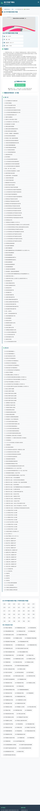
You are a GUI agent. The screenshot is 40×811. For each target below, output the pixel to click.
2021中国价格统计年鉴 (7, 703)
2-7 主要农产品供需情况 (8, 117)
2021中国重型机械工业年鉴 (20, 627)
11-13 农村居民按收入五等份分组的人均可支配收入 (13, 435)
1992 (29, 617)
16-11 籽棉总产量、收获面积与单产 (10, 557)
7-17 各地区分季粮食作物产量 (9, 283)
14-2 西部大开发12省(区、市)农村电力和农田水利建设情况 (14, 479)
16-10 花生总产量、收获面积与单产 (10, 554)
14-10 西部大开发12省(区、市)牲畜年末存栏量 (12, 498)
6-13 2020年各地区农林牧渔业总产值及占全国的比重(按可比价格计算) (16, 227)
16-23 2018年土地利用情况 (9, 585)
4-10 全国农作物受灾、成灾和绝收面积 (11, 175)
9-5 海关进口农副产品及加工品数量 (10, 398)
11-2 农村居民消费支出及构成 (9, 409)
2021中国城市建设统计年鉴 (20, 734)
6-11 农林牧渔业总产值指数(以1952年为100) (12, 222)
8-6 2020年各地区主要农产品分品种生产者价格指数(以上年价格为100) (16, 386)
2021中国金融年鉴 (29, 693)
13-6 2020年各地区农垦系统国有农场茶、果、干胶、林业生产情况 (15, 470)
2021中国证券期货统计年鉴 (8, 631)
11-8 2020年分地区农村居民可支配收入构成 (11, 423)
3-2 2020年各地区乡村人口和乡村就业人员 (11, 121)
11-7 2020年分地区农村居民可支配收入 (11, 421)
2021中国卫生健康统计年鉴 (22, 651)
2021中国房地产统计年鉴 (8, 724)
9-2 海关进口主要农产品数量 (9, 391)
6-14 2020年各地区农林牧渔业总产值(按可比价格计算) (13, 229)
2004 (4, 614)
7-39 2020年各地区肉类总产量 (9, 334)
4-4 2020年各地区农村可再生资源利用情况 (11, 161)
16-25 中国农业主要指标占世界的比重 (10, 589)
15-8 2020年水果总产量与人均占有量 (10, 526)
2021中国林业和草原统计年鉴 (8, 689)
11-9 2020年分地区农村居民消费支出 (10, 426)
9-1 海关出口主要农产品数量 (9, 388)
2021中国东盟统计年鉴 (30, 724)
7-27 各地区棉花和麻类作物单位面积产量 (11, 306)
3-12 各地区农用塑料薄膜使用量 (9, 145)
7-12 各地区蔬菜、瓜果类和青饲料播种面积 (11, 271)
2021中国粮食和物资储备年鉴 (22, 689)
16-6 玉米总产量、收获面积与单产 (10, 545)
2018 (4, 607)
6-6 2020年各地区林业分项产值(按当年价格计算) (12, 210)
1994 (19, 617)
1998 (33, 614)
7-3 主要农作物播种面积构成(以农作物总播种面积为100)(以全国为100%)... (17, 250)
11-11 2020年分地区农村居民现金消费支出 (11, 430)
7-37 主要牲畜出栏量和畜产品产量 (10, 329)
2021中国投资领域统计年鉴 (8, 655)
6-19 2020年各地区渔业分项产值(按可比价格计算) (13, 241)
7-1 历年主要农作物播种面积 (9, 245)
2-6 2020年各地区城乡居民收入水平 (10, 114)
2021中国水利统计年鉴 (17, 662)
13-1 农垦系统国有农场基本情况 (9, 458)
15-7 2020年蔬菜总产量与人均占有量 (10, 524)
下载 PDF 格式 (21, 85)
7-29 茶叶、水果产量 (7, 311)
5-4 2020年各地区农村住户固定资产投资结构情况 (12, 189)
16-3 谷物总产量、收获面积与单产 (10, 538)
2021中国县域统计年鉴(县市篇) (30, 638)
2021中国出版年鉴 (18, 730)
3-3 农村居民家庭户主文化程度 (9, 124)
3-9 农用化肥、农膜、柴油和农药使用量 (11, 138)
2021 (24, 604)
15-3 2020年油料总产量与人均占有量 (10, 514)
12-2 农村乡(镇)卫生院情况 (8, 447)
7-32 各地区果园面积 (7, 318)
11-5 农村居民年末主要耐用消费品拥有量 (11, 416)
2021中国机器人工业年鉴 (19, 706)
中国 (12, 9)
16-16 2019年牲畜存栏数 (8, 568)
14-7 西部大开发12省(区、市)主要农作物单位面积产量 (13, 491)
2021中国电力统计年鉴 (7, 727)
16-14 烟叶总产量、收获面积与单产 (10, 564)
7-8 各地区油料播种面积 (8, 262)
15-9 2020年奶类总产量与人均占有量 (10, 529)
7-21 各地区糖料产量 (7, 292)
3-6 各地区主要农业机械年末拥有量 (10, 131)
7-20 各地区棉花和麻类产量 (9, 290)
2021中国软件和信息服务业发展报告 (21, 665)
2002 (14, 614)
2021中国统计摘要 (20, 655)
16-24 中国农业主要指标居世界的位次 (10, 587)
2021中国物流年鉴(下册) (7, 645)
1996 (9, 617)
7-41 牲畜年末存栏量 (7, 339)
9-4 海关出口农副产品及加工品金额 (10, 395)
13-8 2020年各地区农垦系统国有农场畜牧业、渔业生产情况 (14, 475)
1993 (24, 617)
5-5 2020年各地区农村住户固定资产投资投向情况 (12, 191)
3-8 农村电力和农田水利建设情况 (10, 135)
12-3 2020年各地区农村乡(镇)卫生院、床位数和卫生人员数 (14, 449)
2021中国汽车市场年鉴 (7, 672)
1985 (29, 621)
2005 (33, 610)
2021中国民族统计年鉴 (7, 682)
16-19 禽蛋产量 (6, 575)
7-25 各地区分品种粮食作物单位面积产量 (11, 301)
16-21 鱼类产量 (6, 580)
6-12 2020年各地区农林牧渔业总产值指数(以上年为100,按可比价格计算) (16, 224)
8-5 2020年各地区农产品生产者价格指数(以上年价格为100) (14, 384)
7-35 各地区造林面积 (7, 325)
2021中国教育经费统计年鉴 (20, 696)
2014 (24, 607)
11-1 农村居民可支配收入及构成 (9, 407)
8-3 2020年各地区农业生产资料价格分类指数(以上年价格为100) (15, 379)
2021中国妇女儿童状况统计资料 (21, 720)
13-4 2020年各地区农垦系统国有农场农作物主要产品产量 (14, 465)
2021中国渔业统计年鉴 (21, 631)
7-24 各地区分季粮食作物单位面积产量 (11, 299)
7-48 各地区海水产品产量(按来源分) (10, 363)
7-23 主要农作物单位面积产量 (9, 297)
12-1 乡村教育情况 (7, 444)
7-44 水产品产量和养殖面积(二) (9, 353)
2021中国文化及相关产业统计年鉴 (21, 648)
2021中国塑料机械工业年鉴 (18, 658)
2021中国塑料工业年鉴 (30, 658)
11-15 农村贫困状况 (7, 440)
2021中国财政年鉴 (30, 737)
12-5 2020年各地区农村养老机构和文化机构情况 (12, 454)
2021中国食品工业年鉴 (29, 662)
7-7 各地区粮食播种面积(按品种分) (10, 259)
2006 (29, 610)
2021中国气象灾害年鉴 (19, 672)
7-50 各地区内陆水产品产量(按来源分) (10, 367)
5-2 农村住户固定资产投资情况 (9, 184)
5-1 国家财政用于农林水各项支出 (10, 182)
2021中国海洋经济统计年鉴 (8, 713)
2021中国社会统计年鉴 (7, 665)
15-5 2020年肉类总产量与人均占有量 (10, 519)
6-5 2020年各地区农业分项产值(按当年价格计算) (12, 208)
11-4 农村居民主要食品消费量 (9, 414)
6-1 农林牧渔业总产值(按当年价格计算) (11, 198)
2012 (33, 607)
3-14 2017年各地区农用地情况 (9, 149)
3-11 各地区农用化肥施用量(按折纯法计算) (11, 142)
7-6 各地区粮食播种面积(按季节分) (10, 257)
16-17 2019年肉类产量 (8, 571)
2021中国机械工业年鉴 (7, 706)
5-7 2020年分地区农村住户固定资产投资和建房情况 (13, 196)
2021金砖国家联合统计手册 (8, 751)
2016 (14, 607)
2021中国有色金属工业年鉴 (8, 634)
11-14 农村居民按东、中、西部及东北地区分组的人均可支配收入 (15, 437)
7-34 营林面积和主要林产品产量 (9, 322)
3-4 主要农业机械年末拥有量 (9, 126)
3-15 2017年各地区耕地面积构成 (10, 152)
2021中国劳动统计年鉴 (7, 693)
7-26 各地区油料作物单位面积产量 (10, 304)
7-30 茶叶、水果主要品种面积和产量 (10, 313)
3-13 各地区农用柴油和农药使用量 (10, 147)
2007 (24, 610)
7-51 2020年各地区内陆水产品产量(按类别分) (12, 370)
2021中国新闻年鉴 (6, 638)
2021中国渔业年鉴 (31, 631)
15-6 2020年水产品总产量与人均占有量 (11, 522)
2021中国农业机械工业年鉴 (18, 675)
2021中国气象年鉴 (29, 672)
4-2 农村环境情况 (7, 156)
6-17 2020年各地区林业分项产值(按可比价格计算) (13, 236)
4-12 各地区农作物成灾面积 (9, 180)
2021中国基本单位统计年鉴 (20, 703)
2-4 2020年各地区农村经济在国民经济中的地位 (12, 110)
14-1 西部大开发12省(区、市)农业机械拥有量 (12, 477)
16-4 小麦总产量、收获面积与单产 (10, 540)
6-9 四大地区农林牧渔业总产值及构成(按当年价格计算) (13, 217)
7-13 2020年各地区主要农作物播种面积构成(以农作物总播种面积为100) (16, 273)
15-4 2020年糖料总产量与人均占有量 (10, 517)
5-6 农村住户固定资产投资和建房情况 (10, 194)
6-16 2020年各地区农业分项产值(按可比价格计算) (13, 234)
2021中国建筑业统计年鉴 (8, 700)
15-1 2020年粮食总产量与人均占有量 (10, 510)
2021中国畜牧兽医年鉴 (7, 730)
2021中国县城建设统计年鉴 (23, 641)
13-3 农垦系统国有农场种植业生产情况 (11, 463)
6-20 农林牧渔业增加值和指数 (9, 243)
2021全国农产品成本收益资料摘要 (25, 744)
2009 (14, 610)
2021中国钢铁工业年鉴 (7, 720)
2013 (29, 607)
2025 (4, 604)
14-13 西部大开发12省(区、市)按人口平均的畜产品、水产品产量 (15, 505)
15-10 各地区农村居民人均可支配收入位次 (11, 531)
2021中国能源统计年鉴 (21, 679)
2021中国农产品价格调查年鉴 (8, 679)
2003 (9, 614)
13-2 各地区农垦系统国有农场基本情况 (11, 461)
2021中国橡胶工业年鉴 (17, 638)
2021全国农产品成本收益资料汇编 (9, 748)
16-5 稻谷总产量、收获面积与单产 (10, 543)
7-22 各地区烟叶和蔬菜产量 (9, 294)
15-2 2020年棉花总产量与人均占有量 (10, 512)
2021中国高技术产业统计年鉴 (22, 717)
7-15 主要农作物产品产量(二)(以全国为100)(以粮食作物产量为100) (15, 278)
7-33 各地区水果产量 (7, 320)
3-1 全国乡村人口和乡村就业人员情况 (10, 119)
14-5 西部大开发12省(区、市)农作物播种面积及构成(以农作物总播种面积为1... (17, 486)
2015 (19, 607)
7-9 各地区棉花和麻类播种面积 (9, 264)
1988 (14, 621)
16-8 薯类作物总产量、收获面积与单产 (11, 550)
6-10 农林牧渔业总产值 (8, 219)
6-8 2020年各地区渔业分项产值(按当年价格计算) (12, 215)
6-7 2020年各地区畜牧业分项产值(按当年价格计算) (13, 212)
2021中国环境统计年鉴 (17, 710)
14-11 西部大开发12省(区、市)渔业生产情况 (11, 501)
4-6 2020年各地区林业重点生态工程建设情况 (12, 166)
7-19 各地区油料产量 (7, 287)
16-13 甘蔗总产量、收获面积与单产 (10, 561)
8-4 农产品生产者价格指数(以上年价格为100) (12, 381)
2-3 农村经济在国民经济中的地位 (10, 107)
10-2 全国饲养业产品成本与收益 (9, 405)
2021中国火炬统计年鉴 (31, 706)
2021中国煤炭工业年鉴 (30, 682)
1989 (9, 621)
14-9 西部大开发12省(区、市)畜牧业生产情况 (12, 496)
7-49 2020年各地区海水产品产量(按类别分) (11, 365)
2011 (4, 610)
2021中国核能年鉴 (28, 710)
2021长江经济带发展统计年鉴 (18, 741)
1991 (33, 617)
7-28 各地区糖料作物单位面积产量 (10, 308)
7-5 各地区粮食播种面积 (8, 255)
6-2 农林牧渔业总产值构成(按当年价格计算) (11, 201)
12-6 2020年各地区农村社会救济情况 (10, 456)
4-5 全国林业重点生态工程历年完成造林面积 (11, 163)
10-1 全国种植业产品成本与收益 (9, 402)
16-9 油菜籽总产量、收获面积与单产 (10, 552)
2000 (24, 614)
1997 (4, 617)
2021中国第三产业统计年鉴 (30, 727)
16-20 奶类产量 (6, 578)
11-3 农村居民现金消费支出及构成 (10, 412)
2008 (19, 610)
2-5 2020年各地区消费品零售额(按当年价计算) (12, 112)
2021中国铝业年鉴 (20, 686)
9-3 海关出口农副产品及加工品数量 (10, 393)
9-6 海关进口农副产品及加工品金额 (10, 400)
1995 (14, 617)
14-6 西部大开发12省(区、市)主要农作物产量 (12, 489)
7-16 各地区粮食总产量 (8, 280)
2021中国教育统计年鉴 (7, 696)
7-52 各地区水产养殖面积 (8, 372)
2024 (9, 604)
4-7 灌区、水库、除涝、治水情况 (10, 168)
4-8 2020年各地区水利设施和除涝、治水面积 (12, 170)
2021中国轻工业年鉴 (21, 669)
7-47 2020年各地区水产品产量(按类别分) (11, 360)
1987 (19, 621)
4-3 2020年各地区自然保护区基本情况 (10, 159)
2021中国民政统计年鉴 (19, 682)
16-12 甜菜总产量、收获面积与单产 (10, 559)
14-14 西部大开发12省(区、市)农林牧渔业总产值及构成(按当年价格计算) (16, 507)
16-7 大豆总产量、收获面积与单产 (10, 547)
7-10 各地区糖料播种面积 (8, 266)
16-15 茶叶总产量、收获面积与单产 (10, 566)
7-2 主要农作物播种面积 (8, 248)
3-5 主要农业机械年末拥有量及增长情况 (11, 128)
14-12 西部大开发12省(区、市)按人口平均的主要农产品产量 (14, 503)
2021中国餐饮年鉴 (20, 737)
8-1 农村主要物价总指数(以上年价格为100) (11, 374)
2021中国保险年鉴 (6, 741)
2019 (33, 604)
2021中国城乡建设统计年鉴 (30, 730)
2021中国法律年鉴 (19, 724)
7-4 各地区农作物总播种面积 (9, 252)
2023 (14, 604)
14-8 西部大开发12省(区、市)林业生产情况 (11, 493)
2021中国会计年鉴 (6, 710)
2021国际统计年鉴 (20, 751)
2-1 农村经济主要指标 (8, 103)
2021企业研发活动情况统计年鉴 (25, 748)
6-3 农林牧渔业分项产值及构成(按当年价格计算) (12, 203)
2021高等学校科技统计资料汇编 (9, 754)
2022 (19, 604)
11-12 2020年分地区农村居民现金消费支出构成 (12, 433)
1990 (4, 621)
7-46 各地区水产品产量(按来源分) (10, 358)
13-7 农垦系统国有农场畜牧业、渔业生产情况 (12, 472)
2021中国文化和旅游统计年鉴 (8, 651)
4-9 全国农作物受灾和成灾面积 (9, 173)
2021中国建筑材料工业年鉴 (21, 700)
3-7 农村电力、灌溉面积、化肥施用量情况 (11, 133)
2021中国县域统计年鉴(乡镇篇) (9, 641)
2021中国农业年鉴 (6, 675)
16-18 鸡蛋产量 (6, 573)
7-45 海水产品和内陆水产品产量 (9, 356)
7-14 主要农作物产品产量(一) (9, 276)
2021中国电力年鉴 (18, 727)
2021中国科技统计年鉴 (19, 693)
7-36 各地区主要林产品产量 (9, 327)
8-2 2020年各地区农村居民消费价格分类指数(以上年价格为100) (15, 377)
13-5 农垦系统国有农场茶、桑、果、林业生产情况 (12, 468)
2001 (19, 614)
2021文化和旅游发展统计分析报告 (9, 744)
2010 (9, 610)
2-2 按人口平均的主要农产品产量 (10, 105)
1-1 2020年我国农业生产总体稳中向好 (10, 100)
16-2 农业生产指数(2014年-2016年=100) (11, 536)
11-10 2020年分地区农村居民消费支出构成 (11, 428)
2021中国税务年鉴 (6, 662)
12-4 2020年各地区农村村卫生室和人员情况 (11, 451)
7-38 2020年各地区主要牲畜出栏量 (10, 332)
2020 (29, 604)
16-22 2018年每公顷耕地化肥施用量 (10, 582)
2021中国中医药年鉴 (32, 627)
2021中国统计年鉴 (29, 655)
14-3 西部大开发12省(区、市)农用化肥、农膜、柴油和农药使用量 (15, 482)
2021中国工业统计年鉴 (21, 713)
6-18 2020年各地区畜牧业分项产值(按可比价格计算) (13, 238)
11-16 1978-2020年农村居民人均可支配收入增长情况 (13, 442)
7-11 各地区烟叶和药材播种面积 (9, 269)
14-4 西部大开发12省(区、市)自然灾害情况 (11, 484)
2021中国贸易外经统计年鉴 (8, 686)
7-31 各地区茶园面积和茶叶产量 (9, 315)
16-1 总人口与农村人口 (8, 533)
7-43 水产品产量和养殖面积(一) (9, 351)
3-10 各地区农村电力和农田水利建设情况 (11, 140)
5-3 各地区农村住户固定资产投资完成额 (11, 187)
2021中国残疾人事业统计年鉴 (8, 737)
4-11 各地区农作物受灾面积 (9, 177)
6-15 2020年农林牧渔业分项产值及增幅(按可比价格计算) (14, 231)
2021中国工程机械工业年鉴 (8, 717)
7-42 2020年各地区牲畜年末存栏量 (10, 341)
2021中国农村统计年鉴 (30, 675)
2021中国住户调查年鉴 (7, 627)
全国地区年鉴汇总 (7, 9)
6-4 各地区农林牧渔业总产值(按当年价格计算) (12, 205)
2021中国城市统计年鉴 (7, 734)
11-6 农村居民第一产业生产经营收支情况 (11, 419)
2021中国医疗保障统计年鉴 (22, 634)
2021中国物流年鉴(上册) (20, 645)
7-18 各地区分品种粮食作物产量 (9, 285)
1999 (29, 614)
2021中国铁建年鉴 (6, 658)
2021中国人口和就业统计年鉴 (8, 669)
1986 (24, 621)
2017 (9, 607)
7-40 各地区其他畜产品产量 (9, 336)
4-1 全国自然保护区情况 (8, 154)
